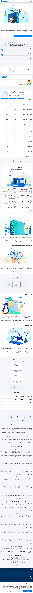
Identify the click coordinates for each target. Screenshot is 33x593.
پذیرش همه (27, 591)
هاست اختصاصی (11, 420)
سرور (31, 569)
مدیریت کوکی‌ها (18, 591)
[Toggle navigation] (31, 1)
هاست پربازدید (29, 420)
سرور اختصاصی (30, 576)
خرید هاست (23, 420)
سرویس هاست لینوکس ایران (16, 379)
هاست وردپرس (17, 420)
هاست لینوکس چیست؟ (16, 368)
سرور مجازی (30, 571)
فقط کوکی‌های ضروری (9, 591)
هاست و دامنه (30, 574)
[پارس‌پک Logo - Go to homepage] (1, 1)
